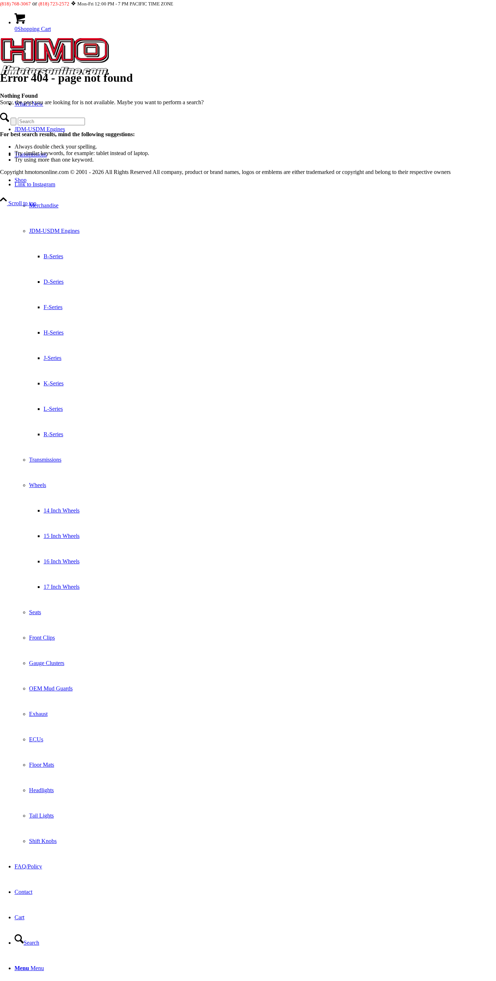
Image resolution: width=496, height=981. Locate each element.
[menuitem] (255, 510)
